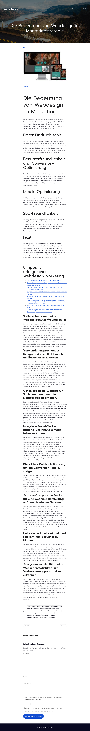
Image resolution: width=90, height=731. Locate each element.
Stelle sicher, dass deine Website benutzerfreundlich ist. (45, 281)
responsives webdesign (40, 613)
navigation (29, 613)
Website (25, 690)
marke (57, 608)
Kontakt (83, 9)
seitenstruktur (50, 613)
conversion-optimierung (46, 606)
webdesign (27, 86)
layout (53, 608)
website (53, 617)
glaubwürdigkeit (57, 606)
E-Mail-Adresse (28, 683)
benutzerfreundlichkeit (33, 606)
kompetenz (36, 608)
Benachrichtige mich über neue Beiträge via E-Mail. (40, 711)
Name (25, 676)
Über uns (75, 9)
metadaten (47, 611)
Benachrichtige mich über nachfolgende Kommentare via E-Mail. (43, 708)
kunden (42, 608)
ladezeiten (48, 608)
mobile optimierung (56, 611)
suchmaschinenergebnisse (34, 615)
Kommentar (26, 653)
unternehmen (45, 615)
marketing (40, 611)
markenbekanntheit (32, 611)
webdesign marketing (32, 617)
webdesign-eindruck (45, 617)
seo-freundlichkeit (60, 613)
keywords (29, 608)
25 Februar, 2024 (29, 47)
